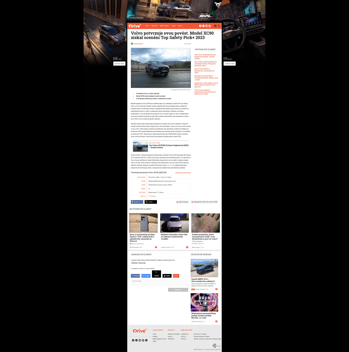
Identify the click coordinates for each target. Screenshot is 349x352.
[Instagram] (209, 26)
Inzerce (170, 336)
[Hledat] (219, 26)
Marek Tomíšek (200, 289)
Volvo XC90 (213, 202)
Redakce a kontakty (173, 334)
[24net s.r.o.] (217, 347)
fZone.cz (183, 339)
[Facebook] (200, 26)
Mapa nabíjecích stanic (159, 339)
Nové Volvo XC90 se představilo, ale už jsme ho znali (204, 71)
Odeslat (178, 290)
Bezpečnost (197, 202)
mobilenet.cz (185, 334)
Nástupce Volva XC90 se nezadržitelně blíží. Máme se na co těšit (206, 78)
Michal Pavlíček (134, 247)
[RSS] (146, 341)
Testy (147, 26)
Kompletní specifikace (183, 173)
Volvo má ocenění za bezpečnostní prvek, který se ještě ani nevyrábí (205, 92)
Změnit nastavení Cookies (201, 336)
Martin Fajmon (196, 247)
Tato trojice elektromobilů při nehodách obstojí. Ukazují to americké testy (205, 64)
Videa (173, 26)
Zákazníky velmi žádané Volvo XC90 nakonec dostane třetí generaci (206, 85)
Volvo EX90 (170, 165)
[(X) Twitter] (203, 26)
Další (180, 26)
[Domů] (135, 26)
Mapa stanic (164, 26)
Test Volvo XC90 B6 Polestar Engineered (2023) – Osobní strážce (205, 57)
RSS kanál (171, 339)
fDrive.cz (183, 336)
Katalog (155, 26)
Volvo (207, 202)
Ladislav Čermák (165, 247)
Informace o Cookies (200, 334)
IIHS (203, 202)
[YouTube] (206, 26)
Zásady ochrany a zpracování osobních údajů (207, 339)
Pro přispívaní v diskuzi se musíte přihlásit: (143, 268)
